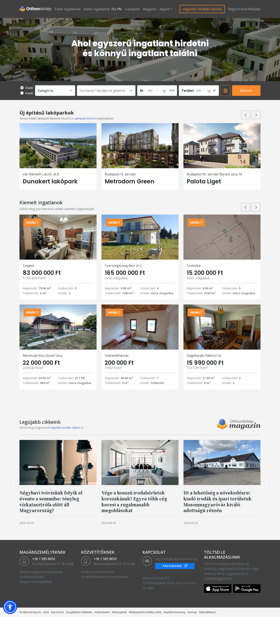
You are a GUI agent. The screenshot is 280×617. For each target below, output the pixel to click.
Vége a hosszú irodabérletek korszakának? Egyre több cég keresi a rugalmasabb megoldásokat (134, 501)
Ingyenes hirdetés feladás (202, 9)
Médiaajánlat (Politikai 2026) (145, 612)
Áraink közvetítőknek (97, 572)
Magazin (149, 9)
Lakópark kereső (85, 118)
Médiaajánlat (119, 612)
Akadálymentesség (174, 612)
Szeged (28, 265)
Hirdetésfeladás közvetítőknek (104, 577)
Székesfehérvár (117, 355)
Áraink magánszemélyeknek (41, 572)
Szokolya (193, 265)
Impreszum (57, 612)
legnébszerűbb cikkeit (65, 428)
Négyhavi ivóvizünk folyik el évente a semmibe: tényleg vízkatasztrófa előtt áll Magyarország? (50, 501)
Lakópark (132, 9)
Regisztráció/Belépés (244, 9)
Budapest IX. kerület (120, 174)
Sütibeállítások (207, 612)
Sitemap (192, 612)
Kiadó (29, 93)
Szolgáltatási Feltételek (79, 612)
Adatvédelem (102, 612)
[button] (10, 607)
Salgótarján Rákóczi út (204, 355)
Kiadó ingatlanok (97, 9)
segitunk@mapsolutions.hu (176, 559)
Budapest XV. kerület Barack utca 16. (215, 174)
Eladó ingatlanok (68, 9)
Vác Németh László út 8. (41, 174)
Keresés (246, 90)
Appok (165, 9)
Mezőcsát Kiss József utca (42, 355)
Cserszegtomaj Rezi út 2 (123, 265)
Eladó (29, 88)
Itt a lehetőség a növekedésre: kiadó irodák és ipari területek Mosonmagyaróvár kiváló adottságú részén (217, 501)
